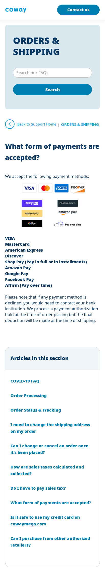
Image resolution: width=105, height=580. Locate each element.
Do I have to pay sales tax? (38, 488)
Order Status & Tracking (35, 410)
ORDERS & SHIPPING (36, 46)
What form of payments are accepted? (50, 502)
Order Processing (28, 395)
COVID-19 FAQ (25, 381)
